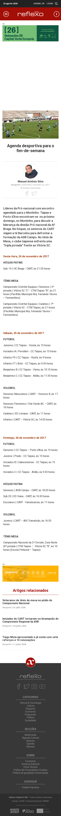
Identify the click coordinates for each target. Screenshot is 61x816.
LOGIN (50, 3)
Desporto (30, 708)
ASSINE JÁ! (39, 3)
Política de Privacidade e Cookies (30, 770)
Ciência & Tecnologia (30, 703)
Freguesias (30, 714)
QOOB (21, 801)
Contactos (30, 761)
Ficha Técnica (30, 767)
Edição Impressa (30, 787)
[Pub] (30, 574)
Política (30, 717)
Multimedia (30, 735)
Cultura (30, 705)
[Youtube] (42, 686)
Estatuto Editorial (30, 764)
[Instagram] (34, 686)
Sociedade (30, 720)
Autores (30, 740)
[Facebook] (27, 193)
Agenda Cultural (30, 738)
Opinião (30, 743)
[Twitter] (34, 193)
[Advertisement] (30, 73)
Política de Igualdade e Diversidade (30, 773)
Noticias (31, 746)
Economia (30, 711)
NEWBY (46, 801)
